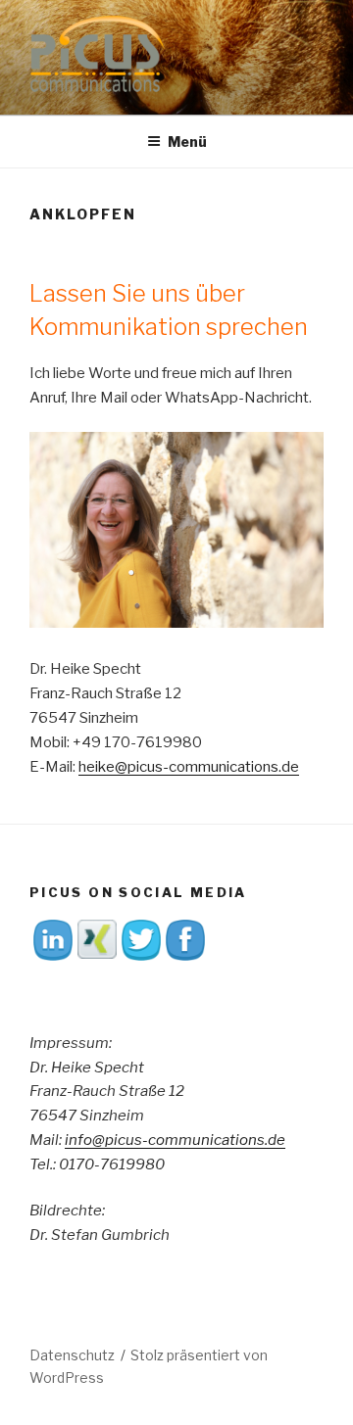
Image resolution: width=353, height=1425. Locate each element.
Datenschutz (72, 1355)
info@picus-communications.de (175, 1140)
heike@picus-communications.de (188, 767)
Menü (187, 141)
